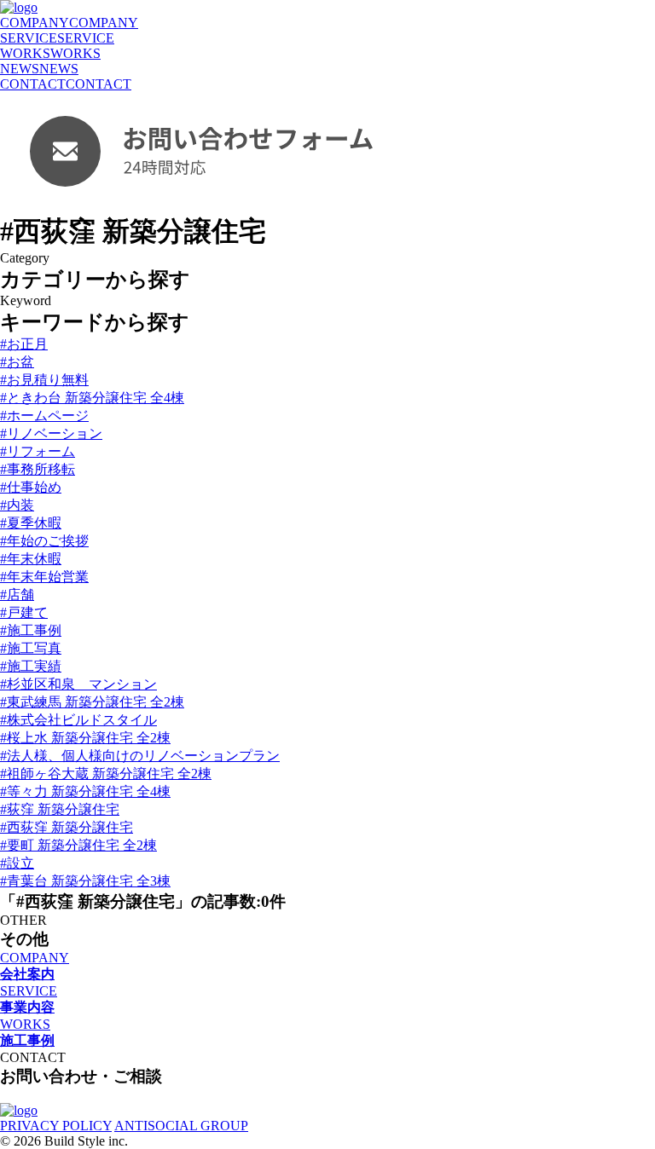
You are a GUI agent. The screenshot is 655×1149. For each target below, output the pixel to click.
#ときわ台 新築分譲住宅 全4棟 (92, 397)
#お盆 (17, 362)
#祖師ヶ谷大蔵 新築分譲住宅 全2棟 (106, 773)
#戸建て (24, 612)
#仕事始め (30, 487)
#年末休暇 (30, 558)
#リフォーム (37, 451)
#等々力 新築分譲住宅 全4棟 (85, 791)
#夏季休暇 (30, 523)
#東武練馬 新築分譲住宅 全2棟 (92, 702)
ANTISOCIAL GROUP (181, 1125)
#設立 (17, 863)
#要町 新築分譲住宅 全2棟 (78, 845)
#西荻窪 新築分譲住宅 (66, 827)
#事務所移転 (37, 469)
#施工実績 (30, 666)
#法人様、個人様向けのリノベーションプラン (140, 755)
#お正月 (24, 344)
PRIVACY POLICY (56, 1125)
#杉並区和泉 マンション (78, 684)
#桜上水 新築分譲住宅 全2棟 (85, 737)
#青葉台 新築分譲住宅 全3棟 (85, 881)
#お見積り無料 (44, 379)
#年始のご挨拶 (44, 541)
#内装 (17, 505)
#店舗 (17, 594)
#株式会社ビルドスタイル (78, 720)
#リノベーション (51, 433)
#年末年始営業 (44, 576)
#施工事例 (30, 630)
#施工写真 (30, 648)
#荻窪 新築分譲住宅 (59, 809)
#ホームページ (44, 415)
